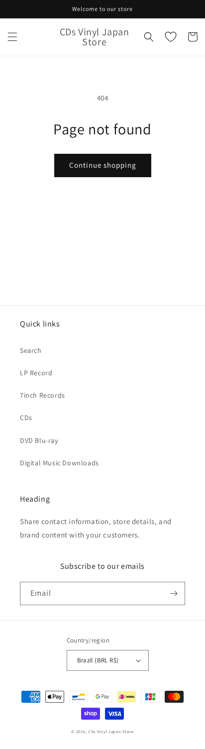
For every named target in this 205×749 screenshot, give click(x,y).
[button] (12, 37)
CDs (26, 417)
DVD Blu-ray (39, 440)
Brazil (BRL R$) (98, 660)
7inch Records (42, 395)
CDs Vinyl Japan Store (111, 731)
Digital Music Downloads (59, 462)
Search (31, 350)
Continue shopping (102, 165)
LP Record (36, 372)
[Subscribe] (174, 593)
